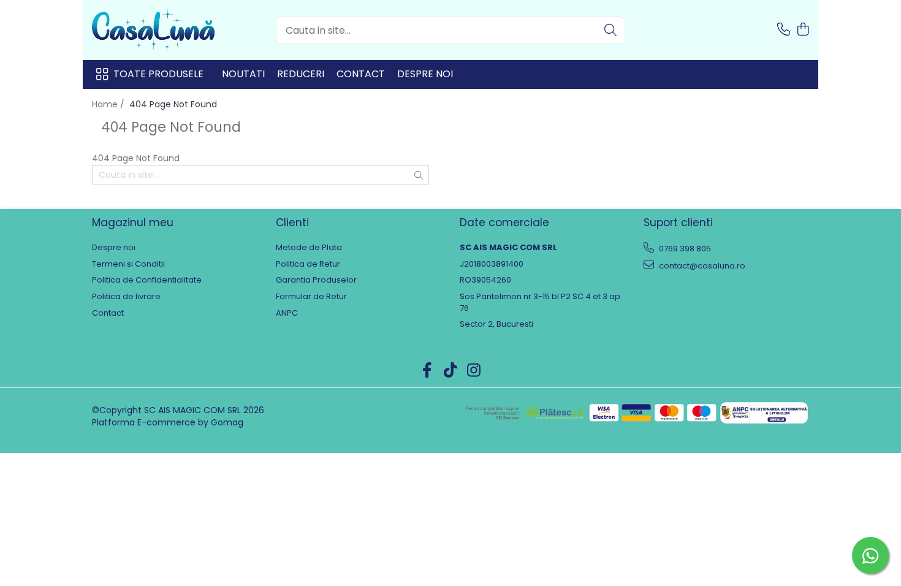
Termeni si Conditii (128, 264)
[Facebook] (427, 371)
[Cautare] (610, 30)
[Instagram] (474, 371)
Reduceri (300, 74)
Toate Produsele (158, 74)
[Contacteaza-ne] (783, 30)
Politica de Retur (308, 264)
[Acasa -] (153, 30)
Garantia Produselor (316, 280)
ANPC (287, 313)
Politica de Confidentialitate (147, 280)
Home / (109, 104)
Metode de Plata (309, 247)
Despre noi (425, 74)
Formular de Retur (311, 296)
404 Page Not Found (173, 104)
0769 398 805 (684, 248)
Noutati (243, 74)
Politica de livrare (126, 296)
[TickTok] (451, 371)
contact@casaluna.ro (701, 266)
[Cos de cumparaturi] (802, 30)
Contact (360, 74)
